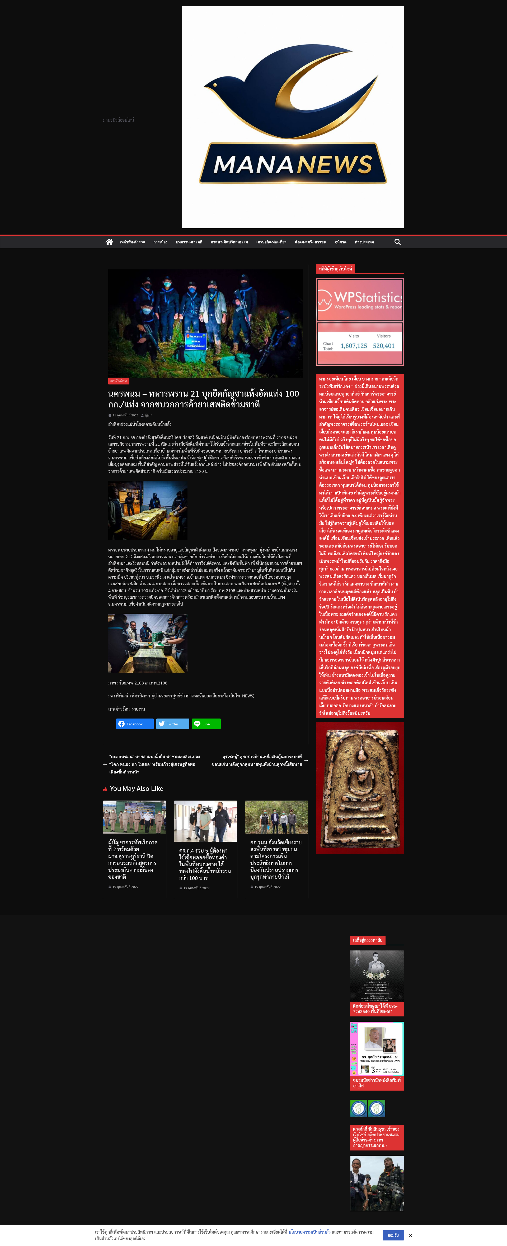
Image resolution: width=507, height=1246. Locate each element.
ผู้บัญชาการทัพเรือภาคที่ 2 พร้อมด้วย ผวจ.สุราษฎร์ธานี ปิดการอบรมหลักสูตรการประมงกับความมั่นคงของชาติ (133, 859)
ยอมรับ (393, 1235)
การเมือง (160, 241)
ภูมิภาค (340, 241)
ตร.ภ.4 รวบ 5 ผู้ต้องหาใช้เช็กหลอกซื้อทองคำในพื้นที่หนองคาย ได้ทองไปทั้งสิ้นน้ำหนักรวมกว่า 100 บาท (205, 864)
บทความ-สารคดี (189, 241)
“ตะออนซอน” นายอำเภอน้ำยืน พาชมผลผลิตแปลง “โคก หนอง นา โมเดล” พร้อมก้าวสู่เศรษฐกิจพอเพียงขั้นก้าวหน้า (154, 764)
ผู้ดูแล (148, 415)
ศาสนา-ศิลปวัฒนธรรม (229, 241)
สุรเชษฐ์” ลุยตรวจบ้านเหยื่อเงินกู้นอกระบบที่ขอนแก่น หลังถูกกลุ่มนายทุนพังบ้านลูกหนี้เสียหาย (257, 760)
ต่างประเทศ (364, 241)
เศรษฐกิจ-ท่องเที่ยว (271, 241)
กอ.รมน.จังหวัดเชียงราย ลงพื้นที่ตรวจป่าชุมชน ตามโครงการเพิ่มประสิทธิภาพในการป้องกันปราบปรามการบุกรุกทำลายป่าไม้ (276, 859)
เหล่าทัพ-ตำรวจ (132, 241)
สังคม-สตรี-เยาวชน (310, 241)
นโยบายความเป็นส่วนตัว (310, 1232)
